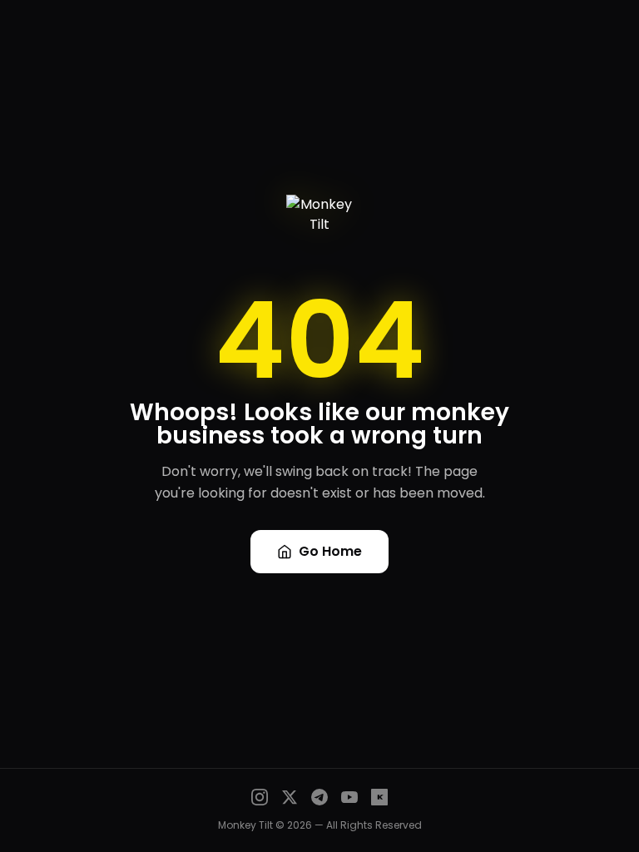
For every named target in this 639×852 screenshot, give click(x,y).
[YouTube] (349, 797)
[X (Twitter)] (289, 797)
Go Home (330, 551)
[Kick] (379, 797)
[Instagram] (259, 797)
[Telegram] (319, 797)
